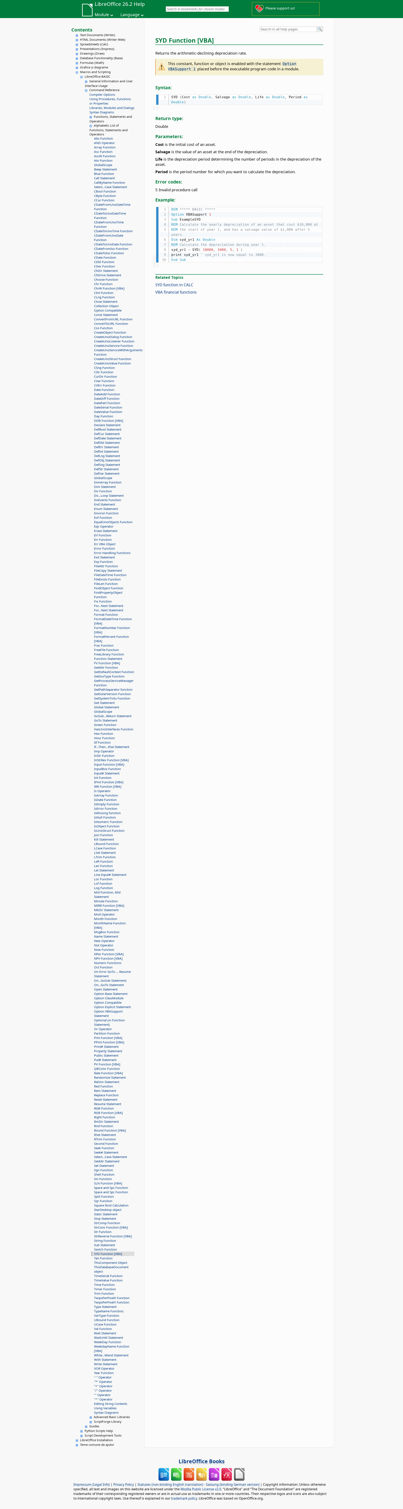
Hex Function (103, 733)
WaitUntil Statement (108, 1337)
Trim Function (104, 1293)
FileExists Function (107, 579)
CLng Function (104, 297)
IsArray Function (106, 795)
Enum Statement (106, 509)
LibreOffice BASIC (97, 76)
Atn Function (103, 160)
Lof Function (103, 883)
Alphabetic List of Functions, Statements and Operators (108, 129)
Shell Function (104, 1174)
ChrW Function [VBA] (109, 288)
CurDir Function (105, 376)
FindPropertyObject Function (108, 594)
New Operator (104, 941)
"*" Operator (103, 1381)
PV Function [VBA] (107, 1064)
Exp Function (103, 561)
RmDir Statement (106, 1121)
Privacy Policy (123, 1484)
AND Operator (104, 143)
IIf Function (102, 742)
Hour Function (104, 738)
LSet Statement (105, 852)
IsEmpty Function (106, 804)
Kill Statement (104, 839)
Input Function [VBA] (109, 764)
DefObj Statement (107, 460)
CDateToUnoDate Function (113, 244)
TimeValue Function (108, 1280)
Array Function (104, 147)
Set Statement (104, 1165)
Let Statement (104, 870)
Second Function (106, 1143)
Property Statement (108, 1051)
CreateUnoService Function (113, 345)
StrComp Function (107, 1223)
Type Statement (105, 1307)
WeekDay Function (107, 1342)
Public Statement (106, 1055)
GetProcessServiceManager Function (113, 683)
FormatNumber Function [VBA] (112, 630)
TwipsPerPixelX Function (112, 1298)
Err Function (103, 539)
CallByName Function (109, 182)
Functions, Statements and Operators (110, 118)
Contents (81, 29)
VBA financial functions (176, 292)
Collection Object (106, 306)
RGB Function (104, 1108)
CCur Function (104, 200)
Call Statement (104, 178)
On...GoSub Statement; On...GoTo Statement (110, 982)
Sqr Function (103, 1201)
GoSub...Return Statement (112, 716)
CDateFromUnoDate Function (108, 237)
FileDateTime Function (110, 575)
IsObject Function (106, 826)
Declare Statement (107, 425)
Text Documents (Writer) (97, 35)
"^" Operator (103, 1399)
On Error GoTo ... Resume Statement (112, 973)
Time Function (104, 1284)
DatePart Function (107, 403)
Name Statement (106, 936)
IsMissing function (107, 813)
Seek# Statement (106, 1152)
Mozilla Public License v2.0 (201, 1489)
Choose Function (106, 279)
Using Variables (105, 1408)
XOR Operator (104, 1368)
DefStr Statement (106, 469)
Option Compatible (108, 310)
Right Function (104, 1117)
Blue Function (104, 174)
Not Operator (103, 945)
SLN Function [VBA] (108, 1183)
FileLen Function (106, 584)
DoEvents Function (107, 500)
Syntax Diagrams (101, 112)
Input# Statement (106, 773)
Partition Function (107, 1033)
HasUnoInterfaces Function (113, 729)
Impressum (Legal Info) (91, 1484)
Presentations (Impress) (97, 49)
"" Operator (102, 1395)
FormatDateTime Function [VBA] (113, 621)
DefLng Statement (107, 456)
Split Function (104, 1196)
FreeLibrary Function (109, 654)
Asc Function (103, 151)
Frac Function (104, 645)
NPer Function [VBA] (109, 954)
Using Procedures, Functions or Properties (110, 101)
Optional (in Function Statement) (109, 1022)
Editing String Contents (110, 1404)
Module (102, 14)
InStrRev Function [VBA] (111, 760)
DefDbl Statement (107, 442)
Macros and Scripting (95, 72)
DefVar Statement (106, 473)
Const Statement (106, 315)
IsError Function (105, 808)
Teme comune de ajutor (97, 1444)
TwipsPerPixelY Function (111, 1302)
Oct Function (103, 967)
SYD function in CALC (174, 284)
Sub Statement (104, 1245)
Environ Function (106, 513)
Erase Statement (105, 531)
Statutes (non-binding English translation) (170, 1484)
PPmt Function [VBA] (109, 1042)
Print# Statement (106, 1046)
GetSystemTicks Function (112, 698)
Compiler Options (102, 94)
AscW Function (104, 156)
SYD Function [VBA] (108, 1254)
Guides (94, 1426)
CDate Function (105, 257)
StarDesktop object (107, 1210)
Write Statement (105, 1364)
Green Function (105, 725)
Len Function (103, 866)
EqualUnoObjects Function (113, 522)
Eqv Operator (103, 526)
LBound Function (106, 844)
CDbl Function (104, 262)
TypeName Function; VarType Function (109, 1313)
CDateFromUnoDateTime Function (112, 206)
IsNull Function (105, 817)
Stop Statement (105, 1218)
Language (130, 14)
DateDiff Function (106, 398)
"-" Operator (103, 1377)
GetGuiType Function (109, 676)
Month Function (105, 919)
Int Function (102, 777)
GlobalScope (103, 165)
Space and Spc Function (111, 1187)
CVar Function (104, 381)
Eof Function (103, 517)
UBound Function (106, 1320)
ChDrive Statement (107, 275)
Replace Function (106, 1095)
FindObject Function (108, 588)
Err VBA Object (104, 544)
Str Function (102, 1232)
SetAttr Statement (106, 1161)
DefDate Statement (107, 438)
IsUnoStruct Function (109, 830)
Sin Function (103, 1179)
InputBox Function (107, 769)
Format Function (106, 614)
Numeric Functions (107, 963)
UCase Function (105, 1324)
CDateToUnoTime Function (113, 231)
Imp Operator (104, 751)
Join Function (103, 835)
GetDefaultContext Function (114, 672)
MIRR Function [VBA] (109, 905)
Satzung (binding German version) (232, 1484)
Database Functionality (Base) (101, 58)
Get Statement (104, 703)
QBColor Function (107, 1068)
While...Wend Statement (111, 1355)
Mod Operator (104, 914)
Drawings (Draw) (92, 53)
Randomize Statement (110, 1077)
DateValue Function (108, 412)
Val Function (103, 1329)
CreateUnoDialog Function (113, 337)
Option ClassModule (108, 998)
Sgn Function (103, 1170)
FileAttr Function (106, 566)
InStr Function (104, 755)
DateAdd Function (107, 394)
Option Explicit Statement (112, 1007)
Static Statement (105, 1214)
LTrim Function (105, 857)
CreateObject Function (110, 332)
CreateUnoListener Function (114, 341)
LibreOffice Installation (96, 1440)
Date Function (104, 390)
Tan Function (103, 1258)
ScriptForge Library (108, 1421)
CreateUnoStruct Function (112, 359)
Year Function (104, 1373)
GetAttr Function (106, 667)
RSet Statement (105, 1135)
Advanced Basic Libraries (112, 1417)
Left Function (103, 861)
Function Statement (108, 658)
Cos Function (103, 328)
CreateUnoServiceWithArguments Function (114, 352)
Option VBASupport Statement (108, 1013)
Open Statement (106, 989)
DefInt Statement (106, 451)
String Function (105, 1240)
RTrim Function (105, 1139)
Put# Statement (105, 1060)
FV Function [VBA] (107, 663)
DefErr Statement (106, 447)
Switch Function (105, 1249)
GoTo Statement (105, 720)
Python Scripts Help (99, 1431)
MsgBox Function (106, 932)
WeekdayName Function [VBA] (111, 1348)
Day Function (103, 416)
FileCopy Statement (108, 570)
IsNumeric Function (108, 822)
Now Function (104, 949)
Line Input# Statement (110, 874)
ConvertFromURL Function (113, 319)
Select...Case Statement (110, 187)
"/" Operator (103, 1390)
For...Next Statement (108, 606)
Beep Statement (105, 169)
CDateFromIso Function (111, 248)
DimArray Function (108, 482)
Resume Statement (107, 1104)
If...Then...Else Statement (111, 747)
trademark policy (184, 1498)
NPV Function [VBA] (108, 958)
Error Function (104, 548)
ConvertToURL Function (111, 323)
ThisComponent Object (110, 1262)
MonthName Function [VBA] (110, 925)
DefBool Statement (107, 429)
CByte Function (105, 196)
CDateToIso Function (109, 253)
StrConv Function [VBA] (111, 1227)
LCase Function (105, 848)
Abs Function (103, 138)
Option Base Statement (110, 994)
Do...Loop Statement (109, 495)
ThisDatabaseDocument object (111, 1269)
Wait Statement (105, 1333)
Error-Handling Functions (112, 553)
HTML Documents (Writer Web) (102, 39)
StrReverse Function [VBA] (113, 1236)
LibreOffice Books (202, 1461)
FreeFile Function (106, 650)
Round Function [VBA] (110, 1130)
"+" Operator (103, 1386)
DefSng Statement (107, 464)
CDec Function (104, 266)
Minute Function (106, 901)
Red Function (103, 1086)
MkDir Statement (106, 910)
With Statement (105, 1359)
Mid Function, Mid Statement (107, 894)
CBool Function (105, 191)
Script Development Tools (103, 1435)
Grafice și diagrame (94, 67)
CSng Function (104, 367)
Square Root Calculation (111, 1205)
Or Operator (103, 1029)
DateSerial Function (108, 407)
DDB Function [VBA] (108, 420)
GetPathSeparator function (113, 689)
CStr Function (103, 372)
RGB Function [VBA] (108, 1113)
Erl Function (102, 535)
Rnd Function (103, 1126)
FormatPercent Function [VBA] (111, 638)
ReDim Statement (106, 1082)
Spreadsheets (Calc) (94, 44)
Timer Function (105, 1289)
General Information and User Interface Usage (109, 83)
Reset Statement (105, 1099)
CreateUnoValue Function (112, 363)
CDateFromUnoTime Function (109, 224)
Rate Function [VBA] (108, 1073)
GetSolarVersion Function (112, 694)
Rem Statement (105, 1091)
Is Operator (102, 791)
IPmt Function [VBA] (108, 782)
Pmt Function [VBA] (108, 1038)
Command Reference (104, 90)
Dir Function (103, 491)
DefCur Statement (107, 434)
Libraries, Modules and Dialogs (111, 108)
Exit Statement (104, 557)
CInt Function (103, 293)
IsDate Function (105, 800)
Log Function (103, 888)
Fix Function (103, 601)
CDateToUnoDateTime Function (110, 215)
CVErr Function (104, 385)
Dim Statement (105, 487)
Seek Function (104, 1148)
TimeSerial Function (108, 1276)
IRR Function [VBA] (107, 786)
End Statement (104, 504)
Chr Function (103, 284)
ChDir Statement (106, 271)
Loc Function (103, 879)
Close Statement (105, 301)
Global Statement (106, 707)
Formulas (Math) (92, 62)
